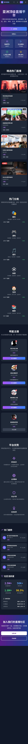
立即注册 (14, 633)
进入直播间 (14, 358)
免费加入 (14, 34)
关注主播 (14, 429)
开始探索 (14, 638)
